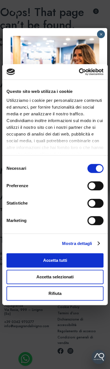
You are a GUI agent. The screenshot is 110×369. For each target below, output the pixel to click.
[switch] (89, 185)
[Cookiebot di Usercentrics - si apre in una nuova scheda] (79, 71)
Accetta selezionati (55, 276)
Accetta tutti (55, 260)
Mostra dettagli (77, 243)
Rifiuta (55, 293)
